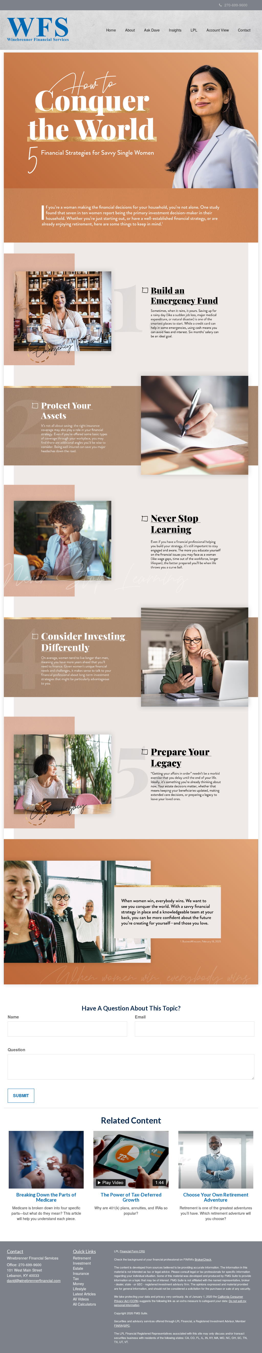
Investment (82, 1263)
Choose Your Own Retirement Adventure (215, 1197)
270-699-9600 (235, 4)
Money (78, 1283)
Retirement (82, 1258)
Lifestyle (79, 1288)
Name (13, 1017)
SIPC (126, 1325)
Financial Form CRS (132, 1251)
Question (16, 1050)
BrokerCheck (203, 1259)
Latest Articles (84, 1293)
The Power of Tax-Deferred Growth (131, 1197)
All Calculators (84, 1304)
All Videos (81, 1299)
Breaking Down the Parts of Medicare (46, 1197)
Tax (76, 1278)
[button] (130, 30)
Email (140, 1017)
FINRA (118, 1325)
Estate (78, 1268)
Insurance (81, 1273)
